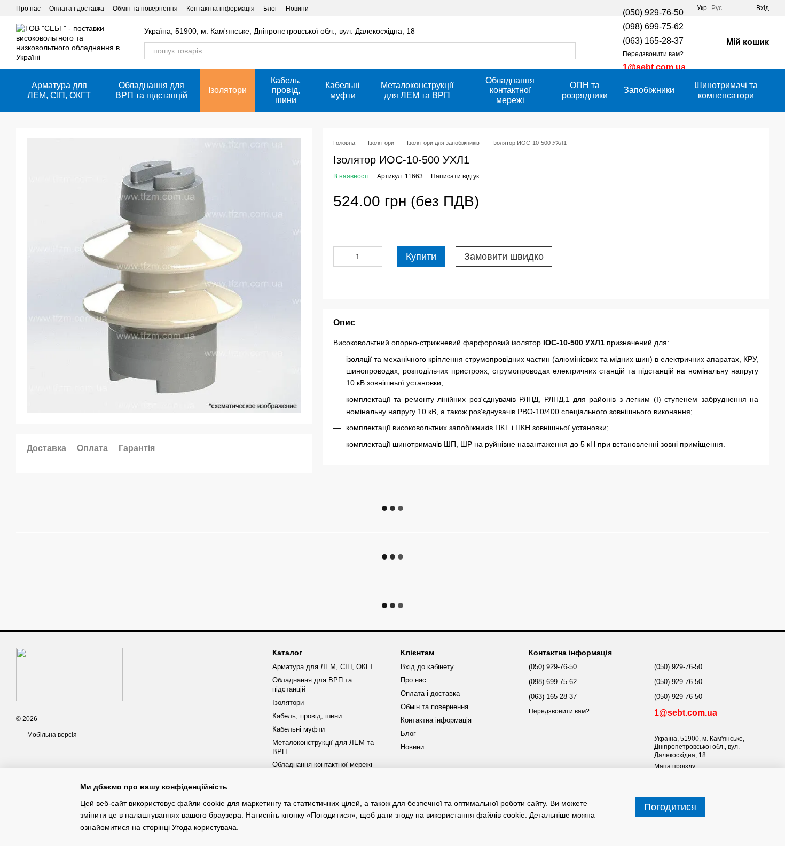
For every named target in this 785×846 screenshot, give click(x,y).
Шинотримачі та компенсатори (726, 90)
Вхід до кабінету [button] (427, 667)
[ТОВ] (69, 674)
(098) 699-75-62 (653, 26)
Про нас (28, 8)
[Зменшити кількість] (341, 257)
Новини (297, 8)
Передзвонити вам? (653, 54)
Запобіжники (649, 90)
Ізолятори (227, 90)
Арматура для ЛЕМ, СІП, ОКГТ (59, 90)
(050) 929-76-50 (653, 12)
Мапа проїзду (674, 766)
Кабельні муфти (342, 90)
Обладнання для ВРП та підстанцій (151, 90)
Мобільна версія (51, 735)
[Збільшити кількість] (374, 257)
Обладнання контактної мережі (510, 90)
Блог (270, 8)
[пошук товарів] (567, 50)
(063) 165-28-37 (653, 40)
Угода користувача (204, 827)
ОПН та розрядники (585, 90)
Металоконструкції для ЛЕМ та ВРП (417, 90)
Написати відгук (455, 177)
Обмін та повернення (145, 8)
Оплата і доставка (76, 8)
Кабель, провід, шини (286, 90)
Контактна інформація (220, 8)
